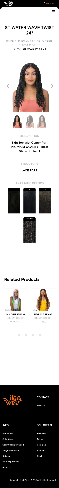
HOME (10, 40)
